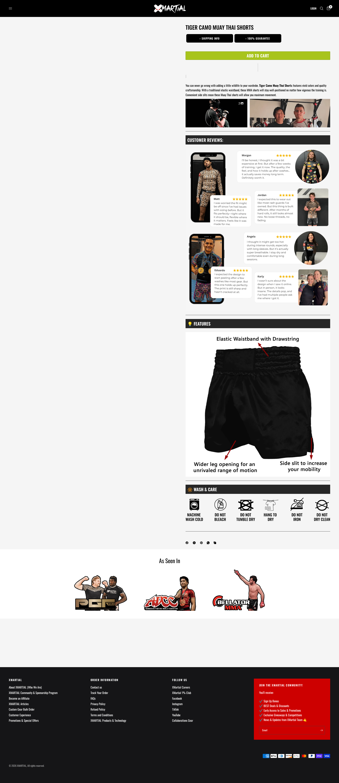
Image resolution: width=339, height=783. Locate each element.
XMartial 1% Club (181, 692)
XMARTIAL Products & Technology (108, 720)
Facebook (177, 698)
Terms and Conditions (102, 715)
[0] (327, 8)
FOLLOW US (179, 680)
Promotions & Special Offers (24, 720)
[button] (258, 67)
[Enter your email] (321, 730)
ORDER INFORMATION (104, 680)
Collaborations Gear (182, 720)
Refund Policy (98, 709)
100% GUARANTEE (258, 38)
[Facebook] (188, 543)
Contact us (96, 687)
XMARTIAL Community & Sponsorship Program (33, 692)
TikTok (175, 709)
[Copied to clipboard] (215, 543)
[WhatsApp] (209, 543)
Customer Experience (20, 715)
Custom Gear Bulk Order (21, 709)
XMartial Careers (181, 687)
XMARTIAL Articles (19, 704)
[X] (195, 543)
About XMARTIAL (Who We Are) (25, 687)
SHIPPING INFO (210, 38)
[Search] (321, 8)
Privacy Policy (98, 704)
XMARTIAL (15, 680)
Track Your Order (99, 692)
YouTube (176, 715)
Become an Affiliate (19, 698)
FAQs (93, 698)
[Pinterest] (202, 543)
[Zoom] (167, 31)
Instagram (177, 704)
